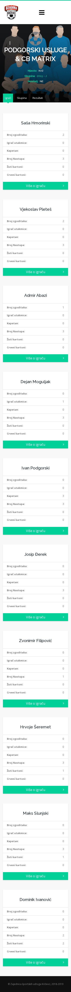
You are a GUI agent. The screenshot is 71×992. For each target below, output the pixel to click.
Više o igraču (35, 186)
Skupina (22, 98)
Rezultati (38, 98)
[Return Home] (11, 12)
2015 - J (42, 75)
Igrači (8, 98)
